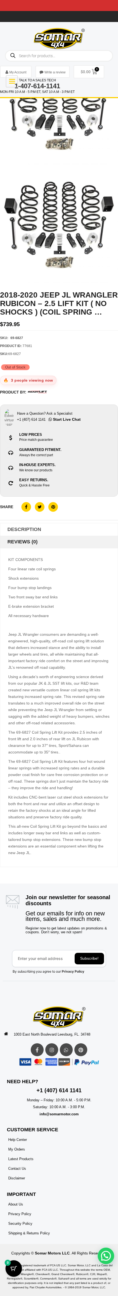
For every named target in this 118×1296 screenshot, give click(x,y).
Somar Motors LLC (52, 1253)
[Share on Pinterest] (53, 507)
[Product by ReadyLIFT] (37, 392)
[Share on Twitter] (39, 507)
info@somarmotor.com (59, 1114)
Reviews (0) (22, 541)
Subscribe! (89, 958)
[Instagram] (51, 1049)
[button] (106, 1256)
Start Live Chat (66, 419)
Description (24, 529)
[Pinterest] (80, 1049)
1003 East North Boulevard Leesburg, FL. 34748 (52, 1034)
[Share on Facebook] (26, 507)
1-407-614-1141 (37, 86)
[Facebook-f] (37, 1049)
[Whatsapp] (66, 1049)
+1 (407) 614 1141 (59, 1090)
